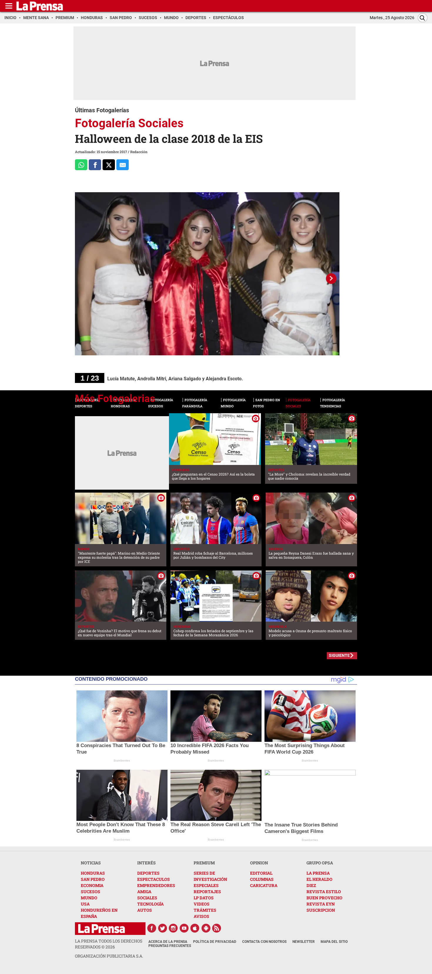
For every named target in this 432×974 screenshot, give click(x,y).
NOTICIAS (91, 863)
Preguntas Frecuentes (169, 946)
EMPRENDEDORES (156, 885)
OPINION (259, 863)
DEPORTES (148, 873)
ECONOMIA (92, 885)
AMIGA (144, 891)
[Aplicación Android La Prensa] (206, 928)
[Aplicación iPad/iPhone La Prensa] (195, 928)
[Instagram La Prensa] (173, 928)
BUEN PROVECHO (324, 898)
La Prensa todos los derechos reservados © (108, 944)
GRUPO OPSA (320, 863)
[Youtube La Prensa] (184, 928)
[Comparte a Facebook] (95, 164)
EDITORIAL (261, 873)
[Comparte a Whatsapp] (81, 164)
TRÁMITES (205, 910)
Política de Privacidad (214, 942)
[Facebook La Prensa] (151, 928)
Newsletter (303, 942)
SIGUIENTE (339, 655)
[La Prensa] (101, 928)
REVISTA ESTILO (324, 891)
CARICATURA (263, 885)
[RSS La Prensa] (217, 928)
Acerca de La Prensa (167, 942)
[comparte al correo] (122, 164)
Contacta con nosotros (264, 942)
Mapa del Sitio (334, 942)
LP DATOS (204, 898)
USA (85, 904)
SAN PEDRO (93, 879)
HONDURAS (93, 873)
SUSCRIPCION (321, 910)
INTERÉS (146, 863)
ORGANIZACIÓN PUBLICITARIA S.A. (109, 956)
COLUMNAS (262, 879)
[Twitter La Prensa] (162, 928)
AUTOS (144, 910)
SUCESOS (90, 891)
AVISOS (201, 916)
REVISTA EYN (321, 904)
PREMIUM (204, 863)
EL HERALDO (319, 879)
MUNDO (89, 898)
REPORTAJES (207, 891)
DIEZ (311, 885)
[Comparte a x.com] (109, 164)
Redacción (139, 151)
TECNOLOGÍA (150, 904)
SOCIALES (147, 898)
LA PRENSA (318, 873)
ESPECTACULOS (153, 879)
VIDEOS (202, 904)
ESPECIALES (206, 885)
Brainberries (122, 760)
